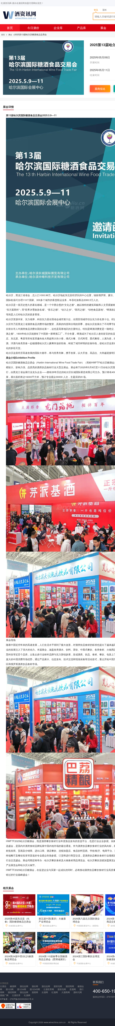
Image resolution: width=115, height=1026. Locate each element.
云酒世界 (16, 995)
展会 (103, 28)
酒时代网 (77, 992)
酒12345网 (35, 989)
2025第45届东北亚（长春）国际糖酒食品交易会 (18, 920)
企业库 (58, 28)
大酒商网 (65, 992)
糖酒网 (13, 986)
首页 (10, 28)
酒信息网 (24, 986)
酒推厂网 (4, 995)
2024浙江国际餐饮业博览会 (86, 958)
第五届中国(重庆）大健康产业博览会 (52, 920)
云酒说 (3, 986)
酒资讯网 (58, 986)
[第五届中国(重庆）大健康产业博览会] (53, 904)
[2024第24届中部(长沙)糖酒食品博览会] (19, 942)
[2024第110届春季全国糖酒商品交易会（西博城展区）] (53, 942)
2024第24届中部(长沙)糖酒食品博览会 (19, 958)
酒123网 (9, 989)
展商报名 (100, 89)
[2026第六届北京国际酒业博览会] (87, 904)
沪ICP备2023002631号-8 (21, 998)
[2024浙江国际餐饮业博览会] (87, 942)
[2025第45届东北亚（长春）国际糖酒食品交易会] (19, 904)
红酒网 (55, 992)
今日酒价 (33, 28)
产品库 (81, 28)
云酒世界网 (48, 989)
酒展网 (35, 992)
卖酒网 (72, 989)
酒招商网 (70, 986)
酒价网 (35, 986)
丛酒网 (45, 992)
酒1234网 (21, 989)
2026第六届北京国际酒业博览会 (86, 920)
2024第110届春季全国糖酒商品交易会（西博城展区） (53, 958)
